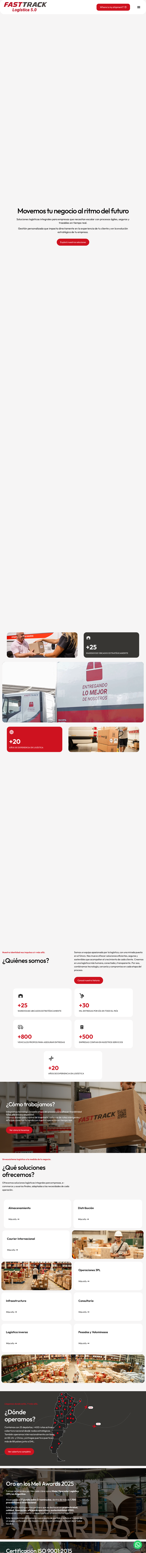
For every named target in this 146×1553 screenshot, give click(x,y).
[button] (138, 7)
